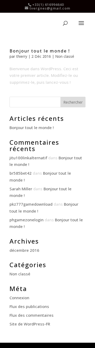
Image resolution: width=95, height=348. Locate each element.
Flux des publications (29, 306)
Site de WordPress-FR (30, 324)
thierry (21, 56)
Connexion (19, 297)
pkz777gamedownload (31, 204)
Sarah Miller (21, 188)
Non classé (64, 56)
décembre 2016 (24, 250)
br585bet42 (21, 173)
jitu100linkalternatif (28, 157)
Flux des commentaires (32, 315)
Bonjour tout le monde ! (40, 51)
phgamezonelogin (27, 219)
